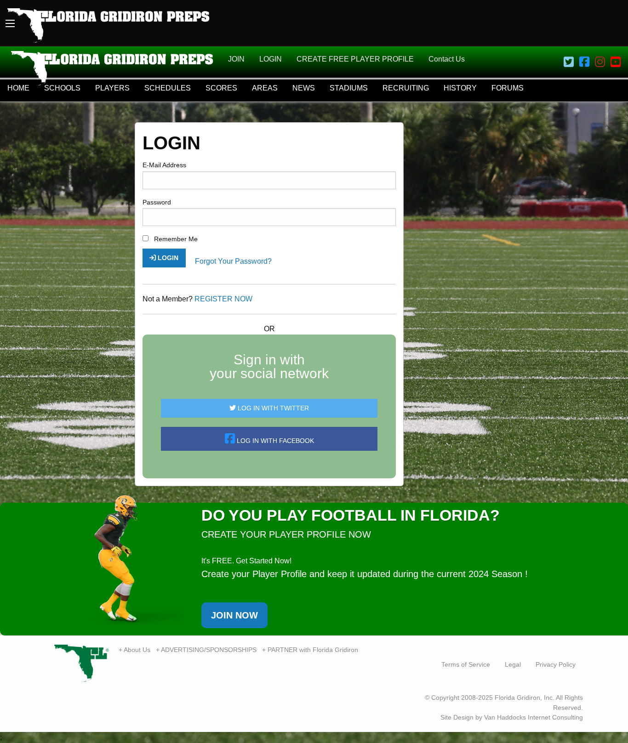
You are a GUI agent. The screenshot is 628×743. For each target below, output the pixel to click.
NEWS (303, 88)
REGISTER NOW (223, 299)
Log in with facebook (274, 440)
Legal (513, 664)
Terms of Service (465, 664)
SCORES (221, 88)
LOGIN (270, 59)
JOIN (236, 59)
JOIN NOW (234, 615)
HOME (18, 88)
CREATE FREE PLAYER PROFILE (355, 59)
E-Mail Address (164, 165)
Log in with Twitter (272, 408)
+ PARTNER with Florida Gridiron (310, 649)
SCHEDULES (167, 88)
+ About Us (134, 649)
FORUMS (507, 88)
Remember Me (175, 239)
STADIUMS (349, 88)
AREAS (265, 88)
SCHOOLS (62, 88)
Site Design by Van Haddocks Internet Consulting (511, 717)
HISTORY (460, 88)
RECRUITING (406, 88)
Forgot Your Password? (233, 261)
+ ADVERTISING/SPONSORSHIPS (206, 649)
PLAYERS (112, 88)
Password (157, 202)
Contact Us (446, 59)
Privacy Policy (556, 664)
